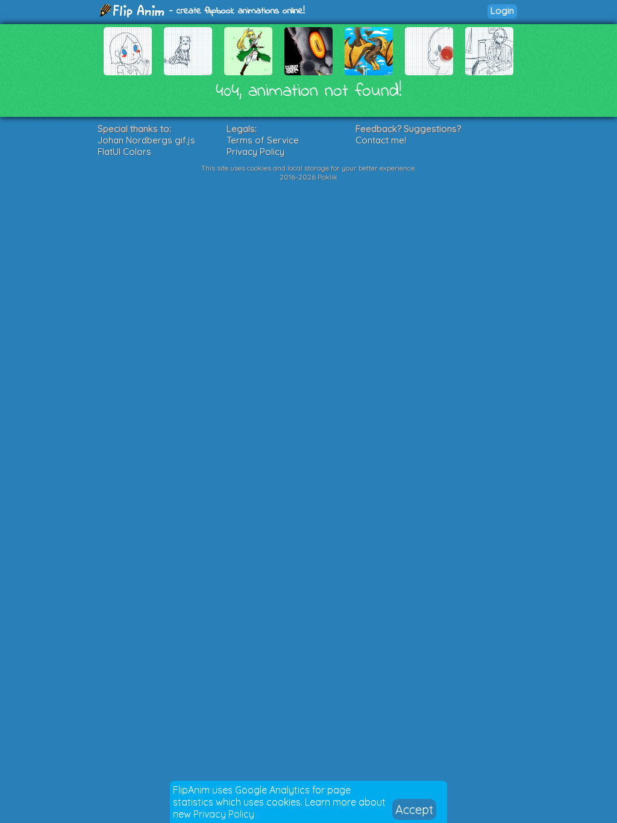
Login (502, 10)
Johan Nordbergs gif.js (146, 140)
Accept (414, 809)
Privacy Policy (223, 814)
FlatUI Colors (124, 151)
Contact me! (380, 140)
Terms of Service (263, 140)
